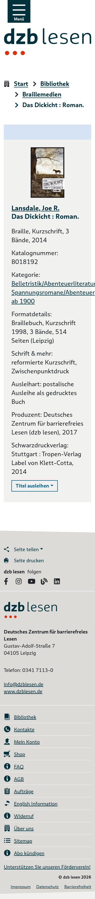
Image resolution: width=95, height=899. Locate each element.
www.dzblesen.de (23, 691)
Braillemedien (41, 94)
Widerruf (24, 816)
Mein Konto (27, 742)
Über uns (24, 828)
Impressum (21, 886)
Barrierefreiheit (77, 886)
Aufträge (23, 791)
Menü (19, 19)
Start (21, 84)
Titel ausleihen (37, 485)
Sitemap (23, 841)
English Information (36, 803)
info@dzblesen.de (23, 684)
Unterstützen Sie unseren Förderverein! (47, 867)
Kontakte (24, 729)
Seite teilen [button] (26, 549)
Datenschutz (47, 886)
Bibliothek (54, 84)
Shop (19, 754)
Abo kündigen (29, 853)
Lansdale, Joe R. (35, 207)
